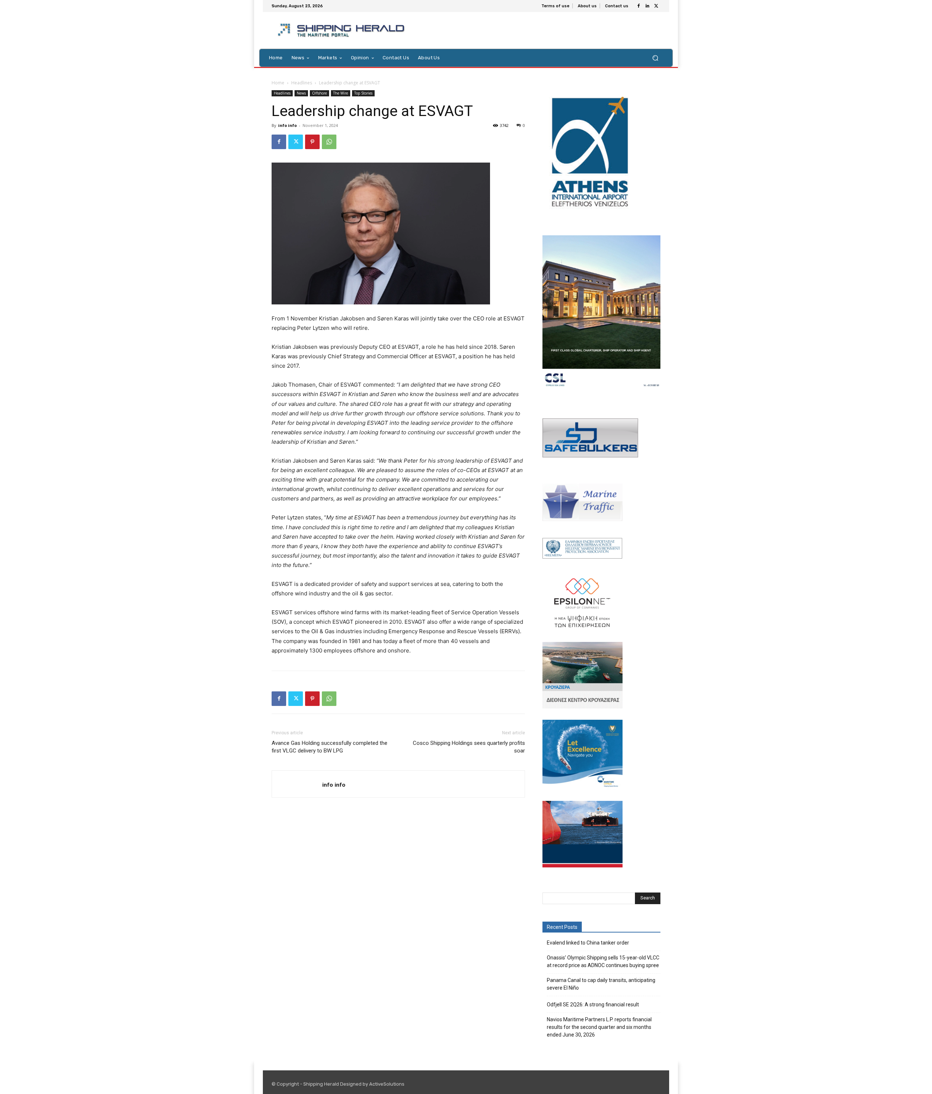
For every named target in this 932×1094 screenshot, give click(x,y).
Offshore (319, 93)
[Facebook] (638, 6)
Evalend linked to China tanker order (588, 943)
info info (287, 125)
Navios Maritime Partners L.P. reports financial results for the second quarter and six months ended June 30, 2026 (599, 1027)
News (301, 93)
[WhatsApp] (329, 142)
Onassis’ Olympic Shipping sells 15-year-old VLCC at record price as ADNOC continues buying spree (603, 961)
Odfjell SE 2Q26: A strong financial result (593, 1004)
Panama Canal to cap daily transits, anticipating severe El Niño (601, 984)
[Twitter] (656, 6)
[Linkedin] (647, 6)
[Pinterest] (312, 142)
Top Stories (363, 93)
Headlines (301, 83)
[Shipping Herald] (342, 30)
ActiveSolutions (386, 1084)
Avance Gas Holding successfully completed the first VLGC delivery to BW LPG (329, 747)
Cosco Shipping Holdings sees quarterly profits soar (469, 747)
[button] (655, 57)
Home (278, 83)
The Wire (340, 93)
